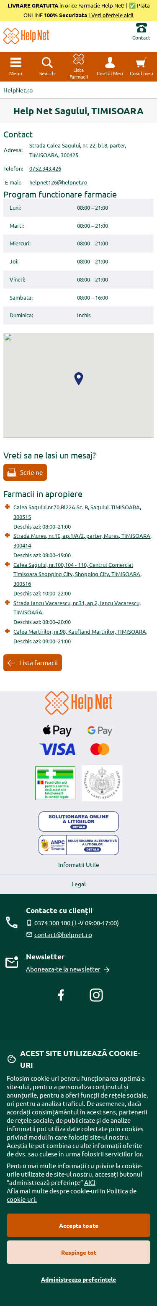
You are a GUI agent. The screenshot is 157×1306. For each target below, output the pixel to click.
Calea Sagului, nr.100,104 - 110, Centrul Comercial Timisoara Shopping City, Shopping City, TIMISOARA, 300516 (77, 574)
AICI (89, 1182)
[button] (110, 67)
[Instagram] (96, 995)
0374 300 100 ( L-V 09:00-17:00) (76, 923)
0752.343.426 (45, 168)
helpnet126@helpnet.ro (58, 182)
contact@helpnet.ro (63, 934)
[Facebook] (61, 995)
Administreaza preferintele (78, 1279)
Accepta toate (78, 1225)
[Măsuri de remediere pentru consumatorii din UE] (79, 821)
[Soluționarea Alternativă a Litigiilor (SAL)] (79, 845)
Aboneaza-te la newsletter (63, 969)
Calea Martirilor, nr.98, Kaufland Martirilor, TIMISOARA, (80, 631)
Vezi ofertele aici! (112, 14)
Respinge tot (78, 1252)
